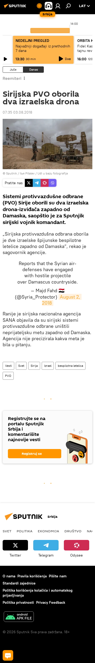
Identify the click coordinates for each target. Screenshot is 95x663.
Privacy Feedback (50, 602)
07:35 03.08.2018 (17, 112)
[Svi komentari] (8, 655)
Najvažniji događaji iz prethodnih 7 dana (43, 48)
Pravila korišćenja (32, 576)
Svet (21, 366)
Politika (24, 531)
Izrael (47, 366)
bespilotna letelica (70, 366)
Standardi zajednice (19, 583)
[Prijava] (58, 6)
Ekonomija (48, 531)
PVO (8, 376)
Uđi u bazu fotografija (52, 173)
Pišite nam (57, 576)
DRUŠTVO (73, 531)
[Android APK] (19, 617)
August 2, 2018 (62, 300)
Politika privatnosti (18, 602)
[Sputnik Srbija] (16, 8)
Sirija (34, 366)
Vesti (8, 366)
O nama (9, 576)
